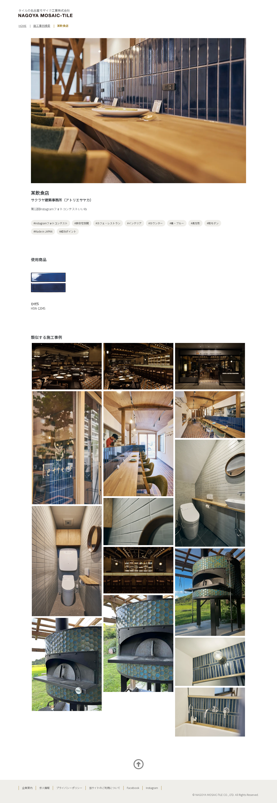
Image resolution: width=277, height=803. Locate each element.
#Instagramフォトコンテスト (51, 223)
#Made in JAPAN (43, 231)
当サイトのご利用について (104, 788)
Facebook (133, 788)
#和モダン (213, 223)
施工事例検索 (41, 26)
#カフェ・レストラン (108, 223)
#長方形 (195, 223)
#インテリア (134, 223)
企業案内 (27, 788)
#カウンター (155, 223)
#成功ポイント (67, 231)
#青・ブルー (177, 223)
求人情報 (44, 788)
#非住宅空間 (81, 223)
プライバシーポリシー (69, 788)
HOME (22, 26)
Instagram (152, 788)
